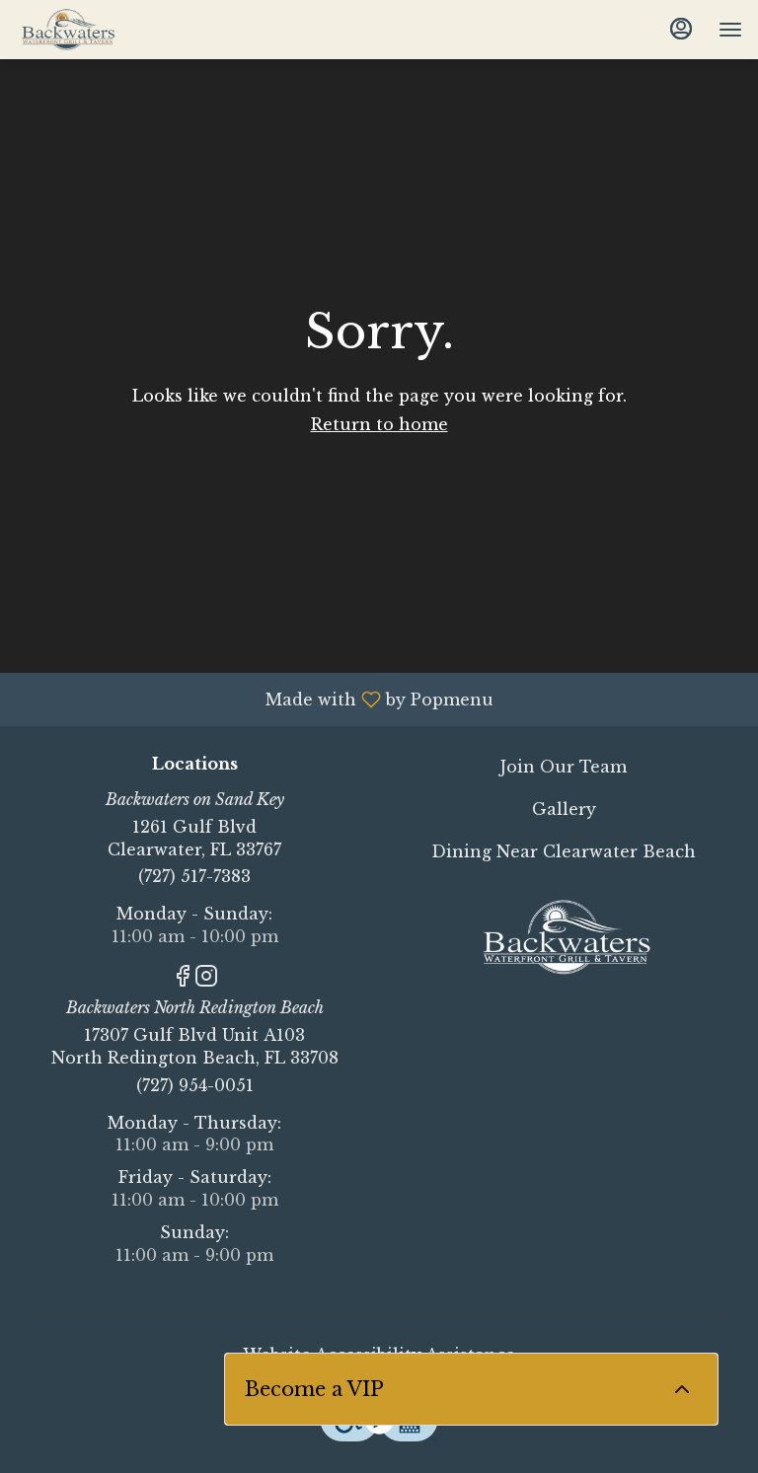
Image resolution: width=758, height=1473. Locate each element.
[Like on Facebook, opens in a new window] (182, 979)
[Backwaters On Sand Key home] (104, 29)
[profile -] (681, 28)
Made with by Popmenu (254, 698)
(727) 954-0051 (195, 1085)
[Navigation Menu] (730, 29)
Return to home (379, 424)
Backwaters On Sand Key (563, 937)
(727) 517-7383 (194, 876)
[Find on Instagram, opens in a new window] (206, 979)
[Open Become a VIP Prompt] (682, 1389)
